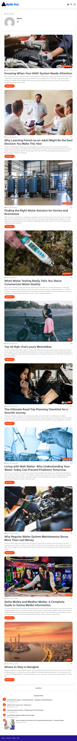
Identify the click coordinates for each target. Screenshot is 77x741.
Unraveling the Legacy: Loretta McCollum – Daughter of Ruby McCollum (29, 700)
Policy (14, 738)
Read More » (9, 86)
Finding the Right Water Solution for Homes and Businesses (36, 212)
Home (7, 14)
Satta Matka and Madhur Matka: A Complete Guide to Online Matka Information (34, 603)
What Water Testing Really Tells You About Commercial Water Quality (33, 282)
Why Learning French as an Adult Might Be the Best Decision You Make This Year (38, 141)
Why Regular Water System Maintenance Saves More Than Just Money (36, 538)
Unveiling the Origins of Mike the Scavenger (20, 715)
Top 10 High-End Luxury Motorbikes (28, 346)
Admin (19, 18)
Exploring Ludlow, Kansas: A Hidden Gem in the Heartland (25, 710)
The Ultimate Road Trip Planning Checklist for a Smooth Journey (36, 410)
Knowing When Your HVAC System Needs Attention (38, 73)
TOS (18, 738)
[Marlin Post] (10, 4)
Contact (8, 738)
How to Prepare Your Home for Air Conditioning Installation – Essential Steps (40, 720)
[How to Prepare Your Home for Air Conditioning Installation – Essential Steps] (9, 724)
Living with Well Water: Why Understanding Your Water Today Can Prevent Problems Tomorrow (37, 467)
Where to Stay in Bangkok (21, 667)
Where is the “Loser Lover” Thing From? (19, 705)
